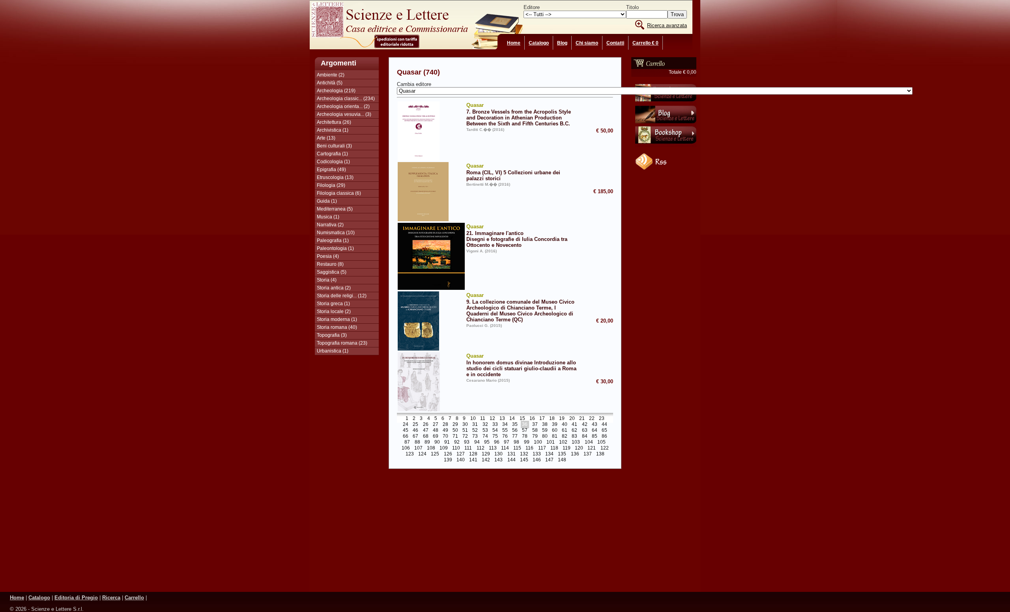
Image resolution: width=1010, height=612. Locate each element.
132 (524, 454)
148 (562, 460)
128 (473, 454)
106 (406, 448)
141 (473, 460)
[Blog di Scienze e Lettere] (665, 124)
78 (524, 436)
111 (468, 448)
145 (524, 460)
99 (526, 442)
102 (563, 442)
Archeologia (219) (336, 90)
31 (475, 424)
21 (582, 419)
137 (588, 454)
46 (415, 430)
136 (575, 454)
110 (456, 448)
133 (537, 454)
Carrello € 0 (645, 43)
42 (584, 424)
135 (562, 454)
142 (486, 460)
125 (435, 454)
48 (435, 430)
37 (535, 424)
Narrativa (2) (330, 224)
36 (524, 424)
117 (542, 448)
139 (448, 460)
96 (496, 442)
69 (435, 436)
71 (455, 436)
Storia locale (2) (334, 311)
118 (554, 448)
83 (574, 436)
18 (552, 419)
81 (554, 436)
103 (576, 442)
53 (485, 430)
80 (545, 436)
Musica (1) (328, 217)
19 (562, 419)
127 (460, 454)
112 (480, 448)
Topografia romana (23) (342, 343)
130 (498, 454)
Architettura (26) (334, 122)
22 (592, 419)
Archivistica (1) (332, 130)
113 (493, 448)
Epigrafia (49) (331, 169)
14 (512, 419)
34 (505, 424)
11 (482, 419)
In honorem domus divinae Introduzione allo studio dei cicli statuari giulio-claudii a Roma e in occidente (521, 365)
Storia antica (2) (334, 287)
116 (529, 448)
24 (405, 424)
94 (477, 442)
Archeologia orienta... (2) (343, 106)
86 (604, 436)
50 (455, 430)
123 (410, 454)
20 (572, 419)
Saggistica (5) (331, 272)
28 (445, 424)
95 (487, 442)
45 (405, 430)
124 (422, 454)
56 (515, 430)
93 (466, 442)
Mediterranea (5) (335, 209)
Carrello (134, 598)
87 (407, 442)
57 (524, 430)
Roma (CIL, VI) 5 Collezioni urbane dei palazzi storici (513, 172)
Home (513, 43)
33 (495, 424)
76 (505, 436)
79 (535, 436)
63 (584, 430)
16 (532, 419)
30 (465, 424)
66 (405, 436)
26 (425, 424)
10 (473, 419)
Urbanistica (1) (332, 351)
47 (425, 430)
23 (601, 419)
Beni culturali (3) (334, 146)
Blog (562, 43)
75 (495, 436)
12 (492, 419)
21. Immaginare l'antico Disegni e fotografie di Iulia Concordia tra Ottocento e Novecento (516, 236)
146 (537, 460)
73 (475, 436)
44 (604, 424)
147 (549, 460)
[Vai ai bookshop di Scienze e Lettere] (665, 145)
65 (604, 430)
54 (495, 430)
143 (498, 460)
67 (415, 436)
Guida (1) (327, 201)
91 (447, 442)
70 (445, 436)
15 (522, 419)
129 (486, 454)
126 (448, 454)
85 (594, 436)
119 (566, 448)
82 (564, 436)
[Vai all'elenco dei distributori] (665, 103)
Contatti (615, 43)
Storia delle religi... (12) (342, 295)
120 (579, 448)
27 (435, 424)
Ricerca (111, 598)
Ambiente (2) (330, 75)
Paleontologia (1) (335, 248)
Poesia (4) (328, 256)
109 (444, 448)
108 (431, 448)
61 (564, 430)
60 (554, 430)
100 (538, 442)
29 (455, 424)
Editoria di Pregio (76, 598)
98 (516, 442)
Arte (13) (326, 138)
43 (594, 424)
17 (542, 419)
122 (604, 448)
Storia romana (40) (337, 327)
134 (549, 454)
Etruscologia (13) (335, 177)
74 (485, 436)
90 (437, 442)
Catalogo (539, 43)
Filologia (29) (331, 185)
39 (554, 424)
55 (505, 430)
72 (465, 436)
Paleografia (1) (333, 240)
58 (535, 430)
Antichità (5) (329, 82)
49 (445, 430)
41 (574, 424)
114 (505, 448)
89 (427, 442)
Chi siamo (587, 43)
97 (506, 442)
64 (594, 430)
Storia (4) (327, 280)
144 (511, 460)
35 (515, 424)
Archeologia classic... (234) (346, 98)
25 (415, 424)
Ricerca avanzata (667, 25)
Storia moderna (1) (337, 319)
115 (517, 448)
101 (550, 442)
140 (460, 460)
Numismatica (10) (336, 232)
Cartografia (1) (332, 153)
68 (425, 436)
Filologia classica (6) (339, 193)
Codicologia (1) (333, 161)
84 (584, 436)
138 (600, 454)
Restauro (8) (330, 264)
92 (457, 442)
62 (574, 430)
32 (485, 424)
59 (545, 430)
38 (545, 424)
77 (515, 436)
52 (475, 430)
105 (601, 442)
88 (417, 442)
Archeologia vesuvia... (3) (344, 114)
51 (465, 430)
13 (502, 419)
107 (418, 448)
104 (589, 442)
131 (511, 454)
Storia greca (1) (333, 303)
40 (564, 424)
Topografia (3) (332, 335)
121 (591, 448)
